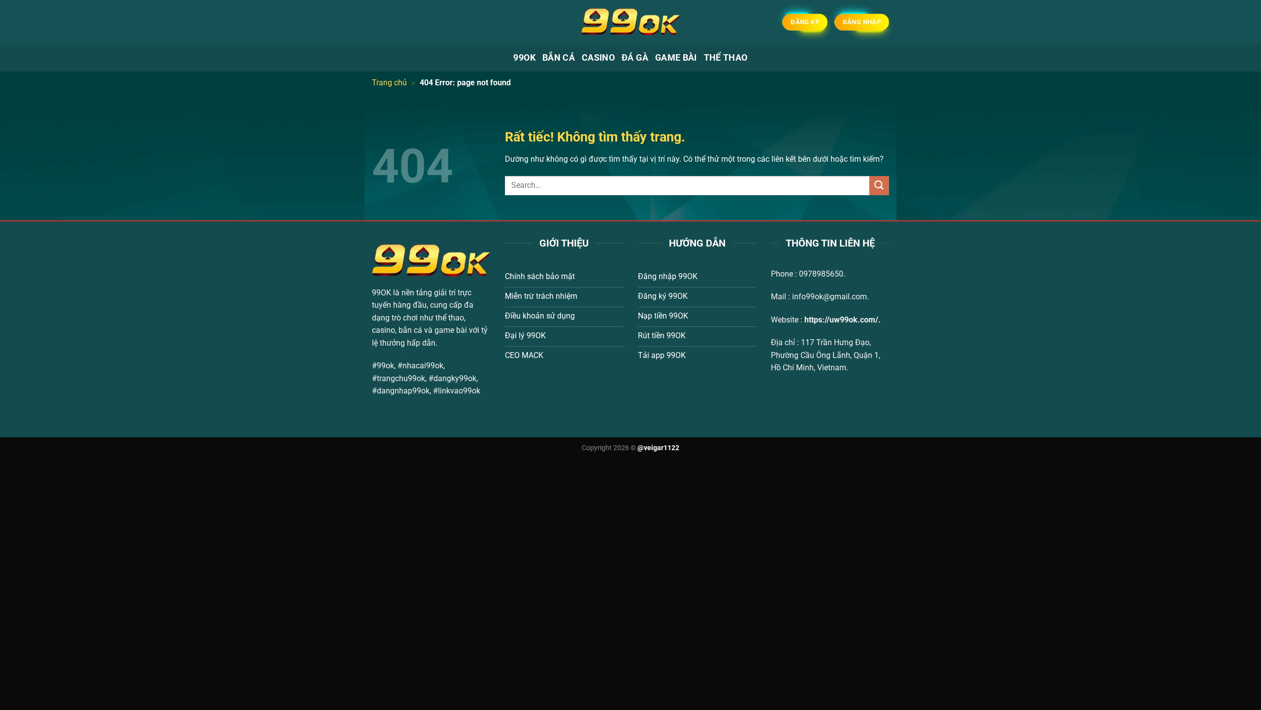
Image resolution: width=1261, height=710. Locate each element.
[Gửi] (879, 185)
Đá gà (635, 58)
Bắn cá (558, 58)
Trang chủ (389, 82)
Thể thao (726, 58)
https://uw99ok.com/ (841, 319)
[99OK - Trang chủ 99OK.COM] (630, 22)
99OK (524, 58)
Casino (598, 58)
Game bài (676, 58)
